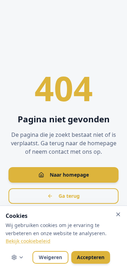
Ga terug (69, 195)
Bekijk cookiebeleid (28, 241)
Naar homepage (69, 174)
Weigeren (50, 257)
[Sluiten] (118, 214)
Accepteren (90, 257)
